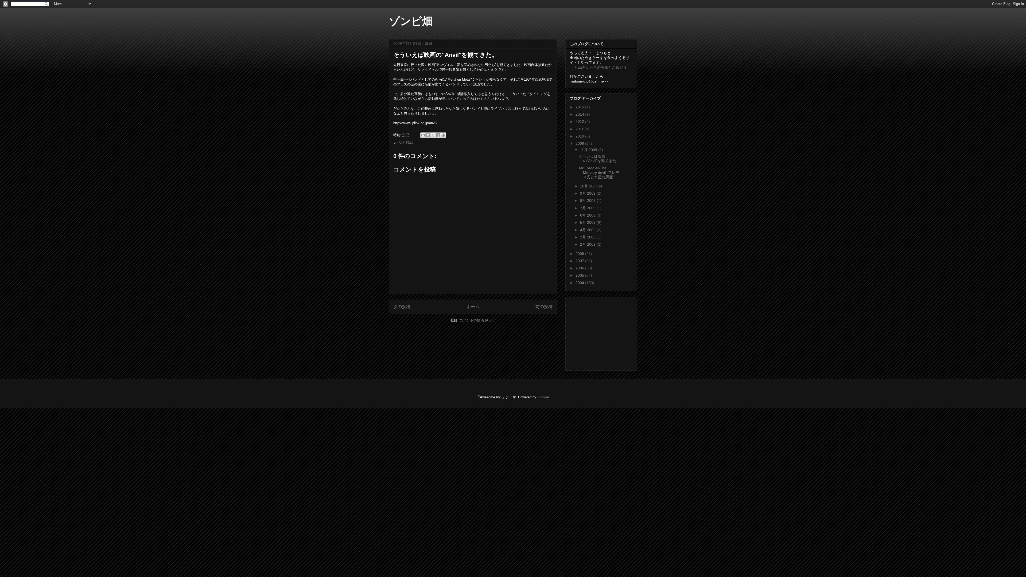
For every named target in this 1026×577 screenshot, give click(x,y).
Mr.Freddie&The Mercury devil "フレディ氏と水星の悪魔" (599, 172)
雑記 (409, 142)
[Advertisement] (603, 332)
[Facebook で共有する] (438, 135)
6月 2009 (588, 215)
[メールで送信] (423, 135)
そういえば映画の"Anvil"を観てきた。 (599, 158)
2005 (580, 275)
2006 (580, 268)
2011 (580, 129)
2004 (580, 283)
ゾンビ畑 (411, 21)
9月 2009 (588, 193)
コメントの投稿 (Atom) (477, 320)
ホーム (473, 306)
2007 (580, 261)
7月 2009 (588, 208)
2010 (580, 136)
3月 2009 (588, 237)
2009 (580, 143)
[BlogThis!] (428, 135)
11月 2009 (589, 150)
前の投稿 (544, 306)
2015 (580, 107)
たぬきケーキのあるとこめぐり (600, 67)
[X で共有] (433, 135)
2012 (580, 121)
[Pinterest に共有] (443, 135)
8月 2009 (588, 200)
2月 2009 (588, 244)
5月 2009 (588, 222)
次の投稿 (401, 306)
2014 (580, 114)
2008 (580, 254)
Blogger (543, 397)
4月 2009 (588, 230)
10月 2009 (589, 186)
